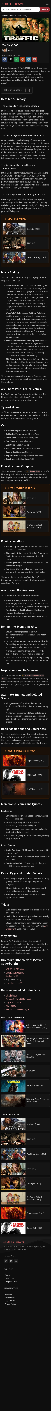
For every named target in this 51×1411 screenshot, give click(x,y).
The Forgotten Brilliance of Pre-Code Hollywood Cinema (37, 1041)
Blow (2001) (11, 1006)
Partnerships (10, 1297)
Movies (11, 15)
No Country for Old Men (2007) (19, 999)
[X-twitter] (16, 1261)
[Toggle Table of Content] (26, 90)
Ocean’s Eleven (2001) (15, 972)
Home (4, 15)
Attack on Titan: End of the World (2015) (37, 1100)
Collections (9, 1278)
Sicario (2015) (11, 995)
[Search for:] (20, 9)
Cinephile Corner (11, 1281)
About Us (8, 1294)
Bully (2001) (31, 1070)
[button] (4, 59)
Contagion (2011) (13, 976)
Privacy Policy (10, 1304)
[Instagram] (6, 1261)
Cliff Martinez (34, 471)
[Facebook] (11, 1261)
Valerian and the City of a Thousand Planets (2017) (36, 1026)
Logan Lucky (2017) (14, 983)
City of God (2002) (13, 1002)
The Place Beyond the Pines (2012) (35, 1056)
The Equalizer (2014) (35, 1085)
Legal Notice (10, 1300)
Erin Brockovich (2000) (15, 968)
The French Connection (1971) (18, 1009)
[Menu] (47, 3)
